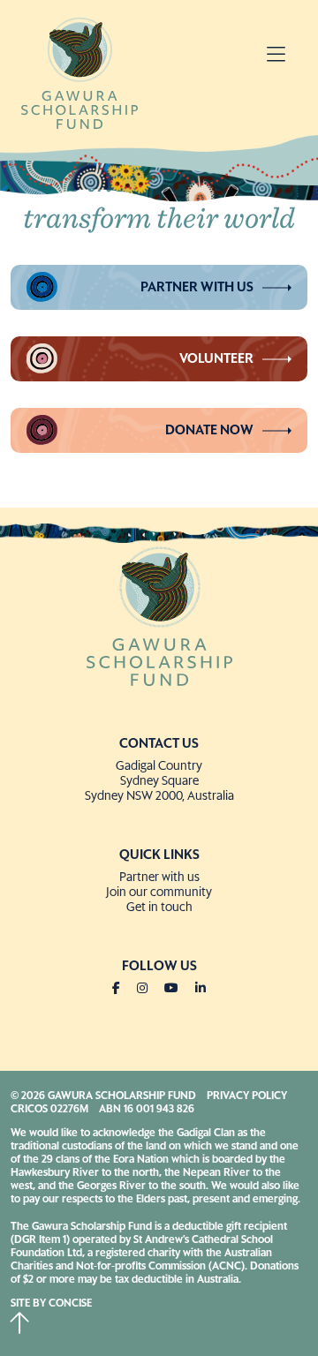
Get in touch (159, 907)
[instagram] (149, 989)
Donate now (209, 430)
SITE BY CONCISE (51, 1304)
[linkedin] (200, 989)
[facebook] (123, 989)
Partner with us (197, 287)
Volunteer (216, 358)
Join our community (159, 892)
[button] (276, 57)
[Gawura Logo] (79, 71)
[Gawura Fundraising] (159, 614)
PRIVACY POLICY (247, 1096)
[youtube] (178, 989)
